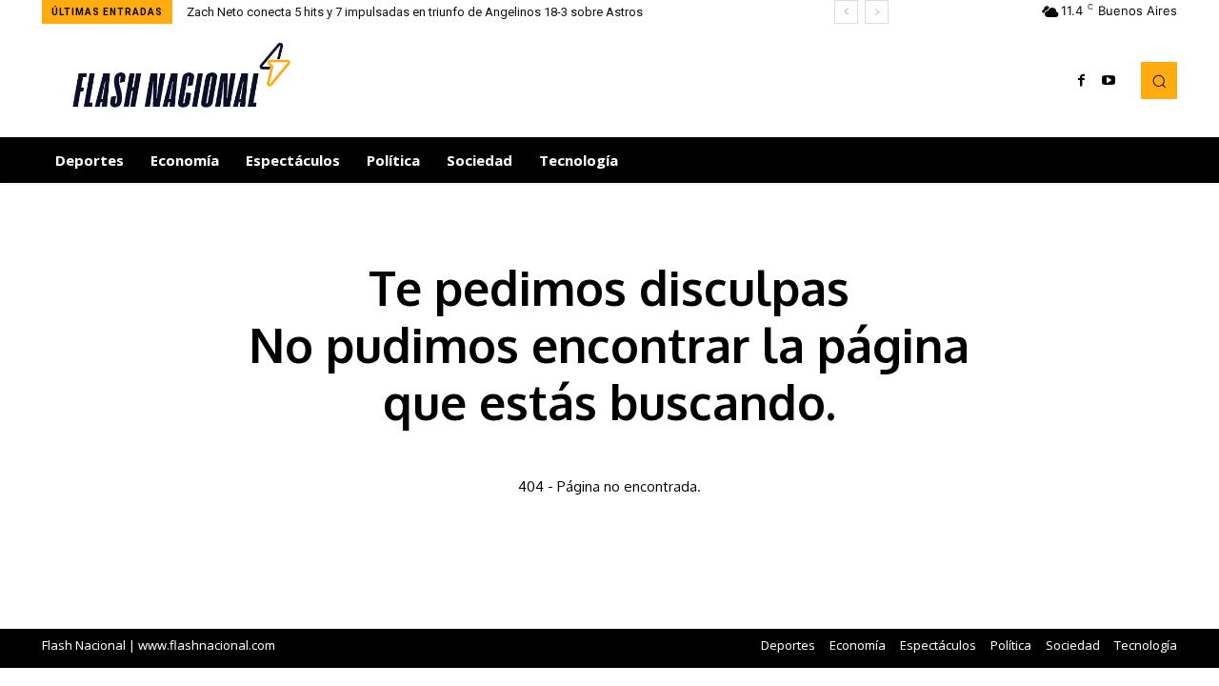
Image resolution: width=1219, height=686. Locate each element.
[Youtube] (1108, 81)
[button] (1159, 80)
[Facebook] (1082, 81)
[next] (877, 12)
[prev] (846, 12)
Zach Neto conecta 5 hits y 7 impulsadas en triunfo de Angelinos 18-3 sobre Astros (415, 12)
